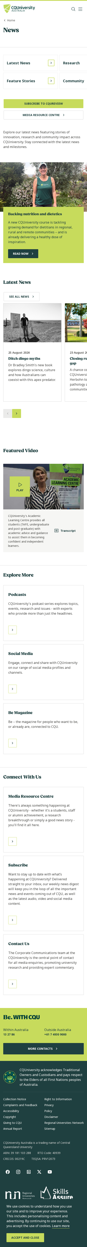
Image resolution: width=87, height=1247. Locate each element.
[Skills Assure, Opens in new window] (56, 1196)
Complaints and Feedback (20, 1105)
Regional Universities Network (64, 1123)
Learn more (61, 1226)
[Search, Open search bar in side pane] (73, 9)
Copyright (9, 1117)
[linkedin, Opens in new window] (28, 1171)
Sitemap (49, 1129)
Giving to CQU (12, 1123)
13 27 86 (9, 1034)
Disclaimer (51, 1117)
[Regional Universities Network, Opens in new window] (19, 1196)
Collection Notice (14, 1099)
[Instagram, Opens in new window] (18, 1171)
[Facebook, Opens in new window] (7, 1171)
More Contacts (40, 1049)
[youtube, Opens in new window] (49, 1171)
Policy (48, 1111)
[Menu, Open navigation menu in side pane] (80, 9)
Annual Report (12, 1129)
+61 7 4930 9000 (55, 1034)
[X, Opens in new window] (39, 1171)
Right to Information (58, 1099)
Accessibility (11, 1111)
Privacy (49, 1105)
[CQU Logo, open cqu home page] (19, 9)
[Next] (16, 413)
